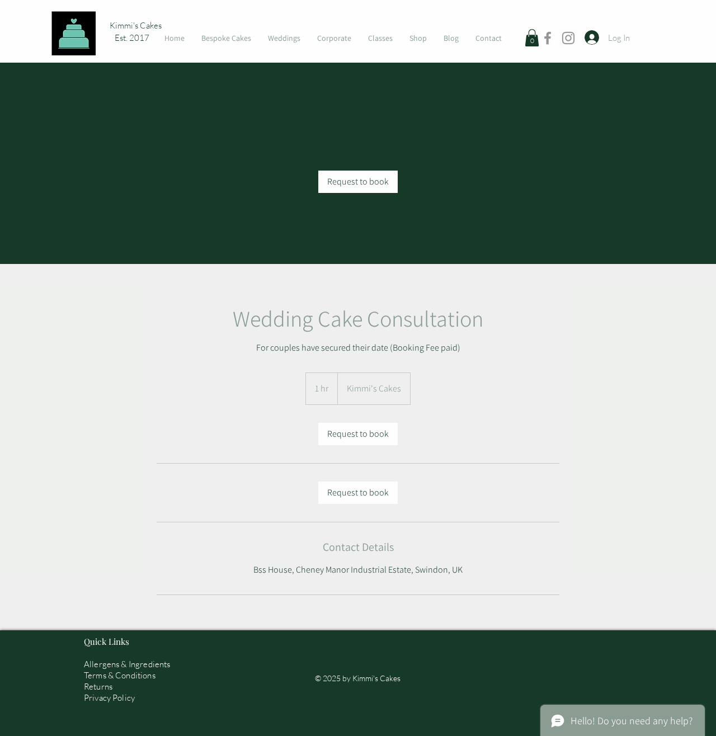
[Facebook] (547, 38)
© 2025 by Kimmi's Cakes (358, 678)
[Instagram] (568, 38)
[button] (532, 37)
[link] (358, 182)
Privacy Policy (109, 697)
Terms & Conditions (120, 675)
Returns (98, 686)
